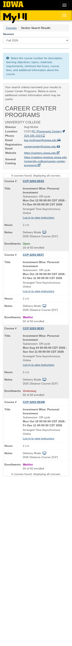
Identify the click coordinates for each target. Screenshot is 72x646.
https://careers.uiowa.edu (40, 152)
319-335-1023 (33, 135)
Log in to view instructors (38, 217)
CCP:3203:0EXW (34, 402)
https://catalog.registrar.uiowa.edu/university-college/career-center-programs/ (45, 161)
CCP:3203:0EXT (33, 254)
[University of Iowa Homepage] (13, 4)
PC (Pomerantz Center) (47, 131)
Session (8, 34)
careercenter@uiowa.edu (40, 146)
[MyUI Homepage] (15, 16)
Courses (11, 27)
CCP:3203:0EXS (33, 181)
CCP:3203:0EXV (33, 328)
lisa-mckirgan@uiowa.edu (40, 140)
